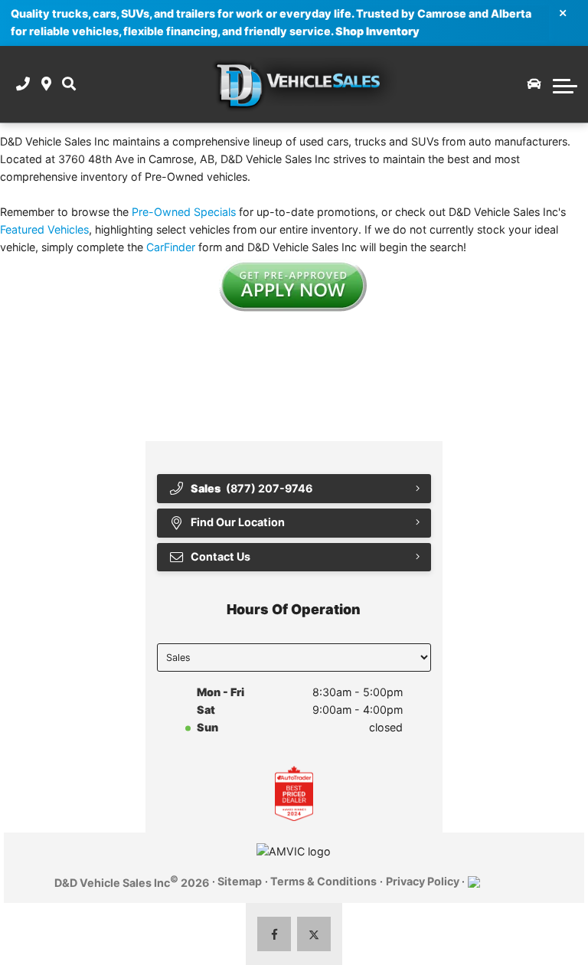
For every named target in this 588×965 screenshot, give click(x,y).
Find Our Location (238, 521)
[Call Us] (23, 84)
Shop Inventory (377, 31)
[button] (69, 84)
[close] (563, 12)
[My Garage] (534, 84)
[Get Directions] (46, 84)
